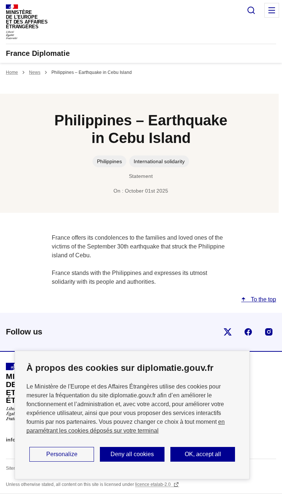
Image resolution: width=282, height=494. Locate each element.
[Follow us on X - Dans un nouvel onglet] (227, 332)
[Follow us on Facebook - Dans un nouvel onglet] (248, 332)
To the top (262, 299)
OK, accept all (203, 454)
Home (12, 72)
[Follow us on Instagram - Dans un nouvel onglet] (268, 332)
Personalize (61, 454)
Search (251, 10)
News (34, 72)
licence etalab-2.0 (153, 484)
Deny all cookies (132, 454)
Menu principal (271, 10)
